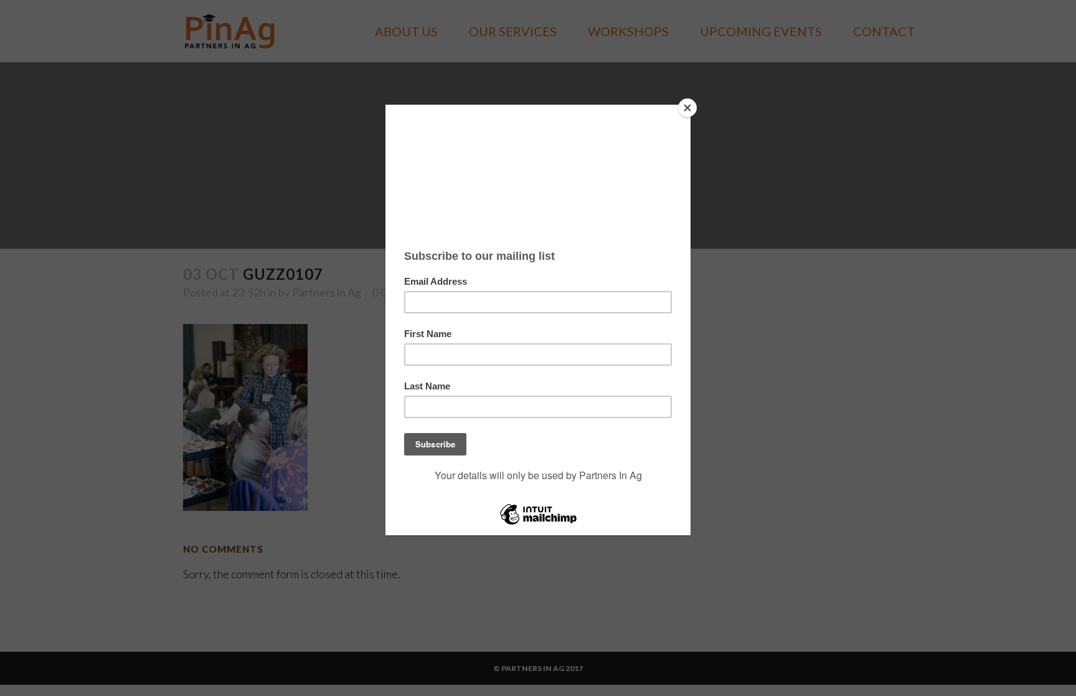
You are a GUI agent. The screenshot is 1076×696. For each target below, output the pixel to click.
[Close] (687, 107)
